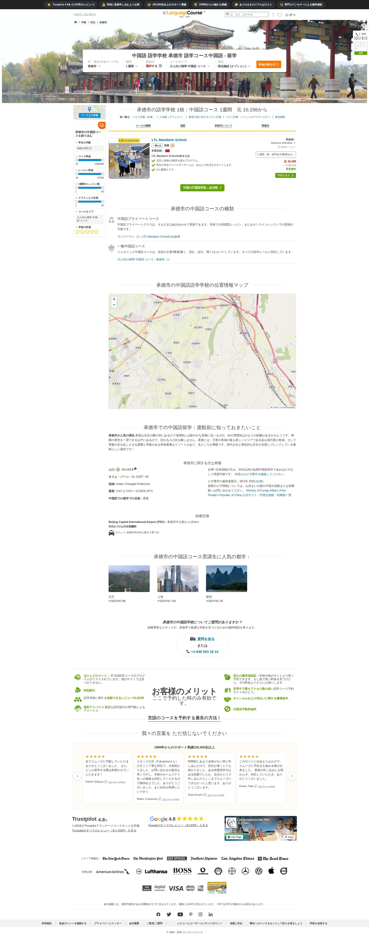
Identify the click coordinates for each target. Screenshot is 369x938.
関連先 (265, 125)
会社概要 (134, 923)
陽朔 (209, 596)
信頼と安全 (236, 923)
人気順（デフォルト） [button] (171, 117)
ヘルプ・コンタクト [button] (85, 14)
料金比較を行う (269, 64)
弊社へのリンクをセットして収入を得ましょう (276, 923)
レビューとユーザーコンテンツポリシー (199, 923)
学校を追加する (318, 923)
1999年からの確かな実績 (213, 4)
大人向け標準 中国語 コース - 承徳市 (141, 259)
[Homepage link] (75, 22)
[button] (279, 16)
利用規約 (47, 923)
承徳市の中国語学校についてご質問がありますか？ (202, 622)
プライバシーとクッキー (108, 923)
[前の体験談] (77, 776)
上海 (160, 596)
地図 (182, 125)
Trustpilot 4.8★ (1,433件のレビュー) (73, 4)
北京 (111, 596)
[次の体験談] (291, 776)
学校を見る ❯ (286, 175)
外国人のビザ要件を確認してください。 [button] (261, 474)
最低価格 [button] (280, 117)
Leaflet (275, 407)
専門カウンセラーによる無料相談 (303, 4)
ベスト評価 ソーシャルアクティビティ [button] (248, 117)
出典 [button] (259, 481)
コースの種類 (143, 125)
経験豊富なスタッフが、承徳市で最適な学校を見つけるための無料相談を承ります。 (202, 627)
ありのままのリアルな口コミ (255, 4)
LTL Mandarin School (155, 236)
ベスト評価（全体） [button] (143, 117)
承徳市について (223, 125)
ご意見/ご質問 (154, 923)
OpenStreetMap (288, 407)
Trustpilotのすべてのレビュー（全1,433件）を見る (104, 830)
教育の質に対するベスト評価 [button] (205, 117)
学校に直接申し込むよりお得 (123, 4)
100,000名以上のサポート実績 (169, 4)
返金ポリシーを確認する (73, 923)
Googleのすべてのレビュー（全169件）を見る (178, 825)
